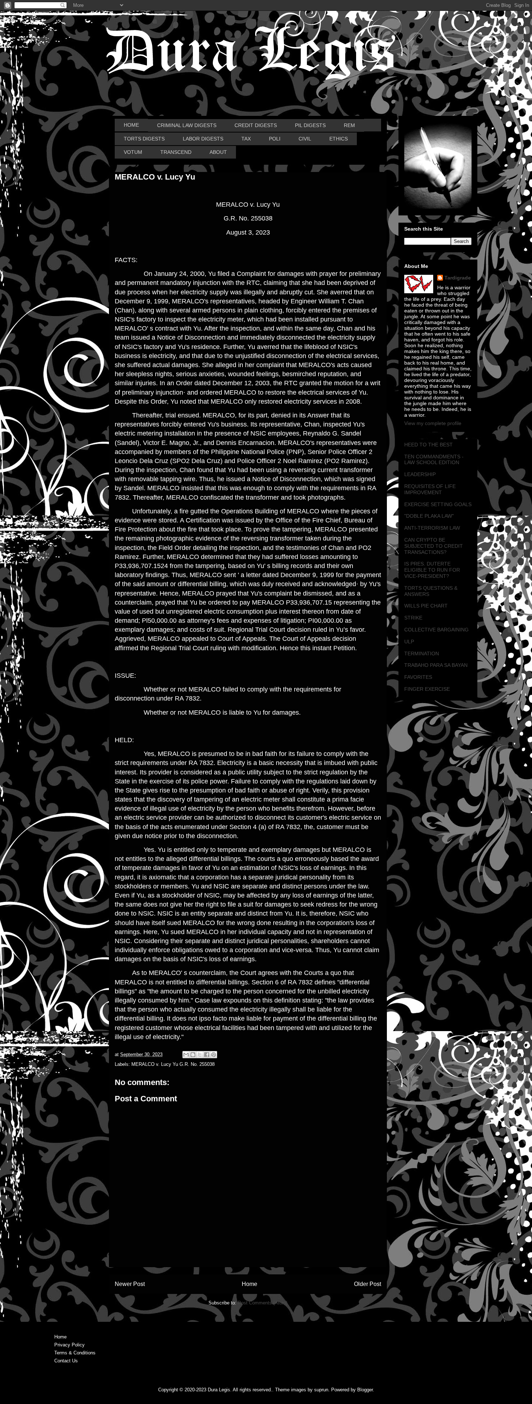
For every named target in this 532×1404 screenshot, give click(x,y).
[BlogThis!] (193, 1054)
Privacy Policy (69, 1345)
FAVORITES (418, 677)
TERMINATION (421, 653)
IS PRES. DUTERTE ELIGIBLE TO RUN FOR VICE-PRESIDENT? (432, 570)
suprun (321, 1389)
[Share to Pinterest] (213, 1054)
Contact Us (66, 1360)
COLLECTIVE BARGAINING (436, 629)
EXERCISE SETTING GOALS (438, 504)
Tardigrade (457, 278)
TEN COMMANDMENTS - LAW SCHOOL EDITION (434, 460)
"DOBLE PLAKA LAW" (429, 516)
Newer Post (130, 1284)
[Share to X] (199, 1054)
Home (249, 1284)
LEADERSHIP (420, 474)
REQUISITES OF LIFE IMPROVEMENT (430, 489)
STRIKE (413, 618)
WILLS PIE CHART (426, 606)
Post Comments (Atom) (262, 1303)
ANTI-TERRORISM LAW (432, 528)
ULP (409, 641)
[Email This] (186, 1054)
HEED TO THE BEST (428, 444)
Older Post (367, 1284)
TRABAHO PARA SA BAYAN (436, 665)
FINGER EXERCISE (427, 689)
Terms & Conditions (75, 1352)
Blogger (365, 1389)
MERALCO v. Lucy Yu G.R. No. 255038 (173, 1064)
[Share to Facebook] (206, 1054)
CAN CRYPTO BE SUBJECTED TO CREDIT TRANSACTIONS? (433, 546)
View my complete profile (432, 423)
